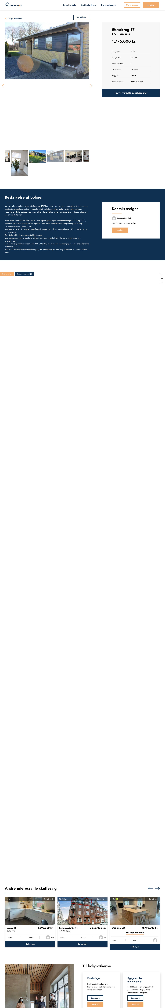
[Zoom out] (162, 278)
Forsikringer (94, 978)
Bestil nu (95, 1004)
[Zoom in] (162, 275)
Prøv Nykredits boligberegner (131, 93)
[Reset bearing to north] (162, 282)
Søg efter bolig (69, 5)
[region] (82, 574)
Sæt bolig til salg (88, 5)
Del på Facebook (15, 18)
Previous (3, 85)
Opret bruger (132, 5)
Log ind (150, 5)
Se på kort (48, 899)
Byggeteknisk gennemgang (134, 979)
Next (90, 85)
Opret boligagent (108, 5)
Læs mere (95, 997)
